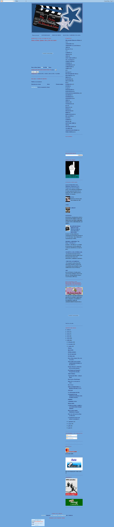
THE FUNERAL (71, 373)
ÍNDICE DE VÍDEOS (56, 35)
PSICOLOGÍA (69, 110)
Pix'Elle (45, 67)
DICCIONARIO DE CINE (71, 73)
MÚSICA (67, 102)
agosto (70, 423)
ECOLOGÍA (68, 79)
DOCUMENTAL (69, 75)
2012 (68, 334)
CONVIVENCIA (68, 215)
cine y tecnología (69, 59)
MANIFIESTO (69, 96)
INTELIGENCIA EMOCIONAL (73, 93)
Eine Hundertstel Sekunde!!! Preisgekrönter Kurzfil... (74, 370)
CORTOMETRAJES (45, 35)
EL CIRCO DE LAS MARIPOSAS (71, 261)
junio (69, 428)
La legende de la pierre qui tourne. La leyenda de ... (74, 418)
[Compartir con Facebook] (36, 72)
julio (69, 425)
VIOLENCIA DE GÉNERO (71, 130)
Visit (69, 323)
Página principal (35, 35)
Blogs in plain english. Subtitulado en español (73, 411)
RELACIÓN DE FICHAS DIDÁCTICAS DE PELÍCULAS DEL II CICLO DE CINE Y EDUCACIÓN (75, 229)
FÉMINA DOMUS (72, 352)
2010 (68, 338)
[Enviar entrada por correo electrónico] (56, 69)
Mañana (70, 348)
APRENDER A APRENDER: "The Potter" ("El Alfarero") (71, 242)
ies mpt (67, 88)
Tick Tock (72, 197)
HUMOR (67, 86)
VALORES (57, 73)
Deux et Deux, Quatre (36, 67)
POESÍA (67, 109)
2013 (68, 332)
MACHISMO (68, 95)
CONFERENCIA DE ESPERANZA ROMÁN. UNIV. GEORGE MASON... (75, 396)
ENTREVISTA (69, 84)
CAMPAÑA (68, 52)
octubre (70, 346)
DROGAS (68, 77)
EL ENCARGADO (72, 354)
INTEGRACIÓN (69, 89)
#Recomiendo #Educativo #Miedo (73, 40)
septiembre (70, 421)
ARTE (67, 47)
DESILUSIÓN (71, 403)
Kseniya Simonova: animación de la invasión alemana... (74, 367)
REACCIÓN (70, 350)
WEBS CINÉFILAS (70, 132)
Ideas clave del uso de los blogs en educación (74, 414)
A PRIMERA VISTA (72, 401)
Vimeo (49, 67)
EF (66, 82)
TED (67, 125)
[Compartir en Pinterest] (38, 72)
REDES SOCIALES (70, 114)
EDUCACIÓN (52, 73)
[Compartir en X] (35, 72)
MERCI (66, 270)
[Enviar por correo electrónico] (32, 72)
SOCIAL (67, 121)
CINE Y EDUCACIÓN (70, 58)
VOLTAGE (70, 390)
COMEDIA (68, 63)
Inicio (48, 84)
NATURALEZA (69, 103)
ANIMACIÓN (41, 73)
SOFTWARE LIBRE (70, 123)
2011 (68, 336)
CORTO (46, 73)
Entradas (69, 435)
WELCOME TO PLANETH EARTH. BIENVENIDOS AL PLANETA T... (75, 363)
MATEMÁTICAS (69, 98)
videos (48, 515)
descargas (68, 72)
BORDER (70, 399)
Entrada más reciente (36, 84)
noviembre (70, 344)
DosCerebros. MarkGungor (74, 379)
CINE (67, 56)
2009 (68, 340)
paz (66, 105)
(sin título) (66, 204)
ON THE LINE (71, 356)
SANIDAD (68, 119)
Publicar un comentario (36, 81)
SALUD (67, 118)
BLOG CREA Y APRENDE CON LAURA (71, 35)
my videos (69, 515)
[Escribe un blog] (33, 72)
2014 (68, 329)
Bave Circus (70, 384)
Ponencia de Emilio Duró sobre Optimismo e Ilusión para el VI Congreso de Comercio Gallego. (71, 186)
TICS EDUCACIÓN (70, 126)
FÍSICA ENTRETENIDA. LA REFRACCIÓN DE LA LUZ (74, 387)
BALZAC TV (68, 49)
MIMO (67, 100)
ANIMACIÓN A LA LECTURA (72, 45)
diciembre (70, 342)
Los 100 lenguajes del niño (73, 392)
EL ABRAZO (72, 208)
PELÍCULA (68, 107)
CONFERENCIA (69, 65)
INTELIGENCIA (69, 91)
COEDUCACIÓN (69, 61)
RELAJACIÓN (69, 116)
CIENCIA (68, 54)
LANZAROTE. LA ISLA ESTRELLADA (73, 252)
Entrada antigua (59, 84)
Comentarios (70, 438)
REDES (67, 112)
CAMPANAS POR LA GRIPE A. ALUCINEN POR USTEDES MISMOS (75, 407)
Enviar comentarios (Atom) (44, 87)
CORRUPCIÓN (69, 66)
